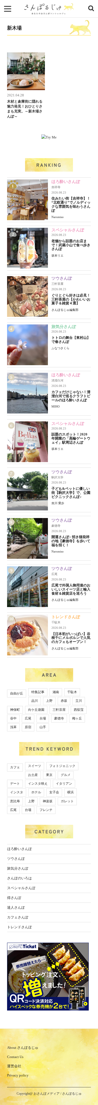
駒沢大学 (57, 477)
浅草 (13, 727)
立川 (78, 701)
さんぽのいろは (19, 878)
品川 (34, 701)
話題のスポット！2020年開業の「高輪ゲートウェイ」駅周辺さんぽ (70, 438)
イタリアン (64, 783)
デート (15, 783)
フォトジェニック (62, 766)
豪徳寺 (55, 525)
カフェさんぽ (17, 917)
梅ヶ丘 (77, 718)
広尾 (54, 574)
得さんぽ (14, 898)
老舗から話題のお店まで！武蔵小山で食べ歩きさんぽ (70, 245)
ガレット (67, 801)
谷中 (13, 718)
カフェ (15, 767)
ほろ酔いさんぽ (65, 181)
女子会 (54, 792)
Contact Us (15, 1057)
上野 (49, 701)
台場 (42, 718)
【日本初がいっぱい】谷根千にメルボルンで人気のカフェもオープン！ (70, 638)
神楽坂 (48, 801)
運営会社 (14, 1066)
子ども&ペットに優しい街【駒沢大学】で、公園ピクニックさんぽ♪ (70, 493)
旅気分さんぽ (63, 326)
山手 (42, 727)
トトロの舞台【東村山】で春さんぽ (70, 340)
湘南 (56, 692)
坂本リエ (57, 255)
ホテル (36, 792)
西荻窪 (79, 710)
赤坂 (64, 701)
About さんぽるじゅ (22, 1048)
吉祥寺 (55, 187)
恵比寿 (15, 801)
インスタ (16, 792)
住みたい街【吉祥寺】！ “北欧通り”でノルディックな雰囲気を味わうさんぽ (71, 204)
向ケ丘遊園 (36, 710)
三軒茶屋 (57, 283)
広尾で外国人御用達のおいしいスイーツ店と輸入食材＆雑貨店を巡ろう (70, 589)
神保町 (15, 710)
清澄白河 (57, 380)
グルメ (66, 775)
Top (89, 1086)
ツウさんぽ (61, 278)
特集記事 (37, 692)
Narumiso (57, 217)
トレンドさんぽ (65, 617)
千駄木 (55, 622)
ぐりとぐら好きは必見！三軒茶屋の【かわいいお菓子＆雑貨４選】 (70, 299)
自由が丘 (16, 693)
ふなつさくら (60, 348)
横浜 (70, 792)
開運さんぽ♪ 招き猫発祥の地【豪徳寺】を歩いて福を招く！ (70, 541)
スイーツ (34, 766)
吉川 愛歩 (57, 503)
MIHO (55, 406)
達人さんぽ (16, 907)
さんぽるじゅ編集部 (64, 309)
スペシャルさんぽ (67, 230)
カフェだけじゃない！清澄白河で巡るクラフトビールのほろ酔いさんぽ (70, 396)
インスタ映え (38, 783)
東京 (49, 775)
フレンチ (46, 810)
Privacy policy (18, 1075)
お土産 (33, 775)
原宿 (28, 727)
